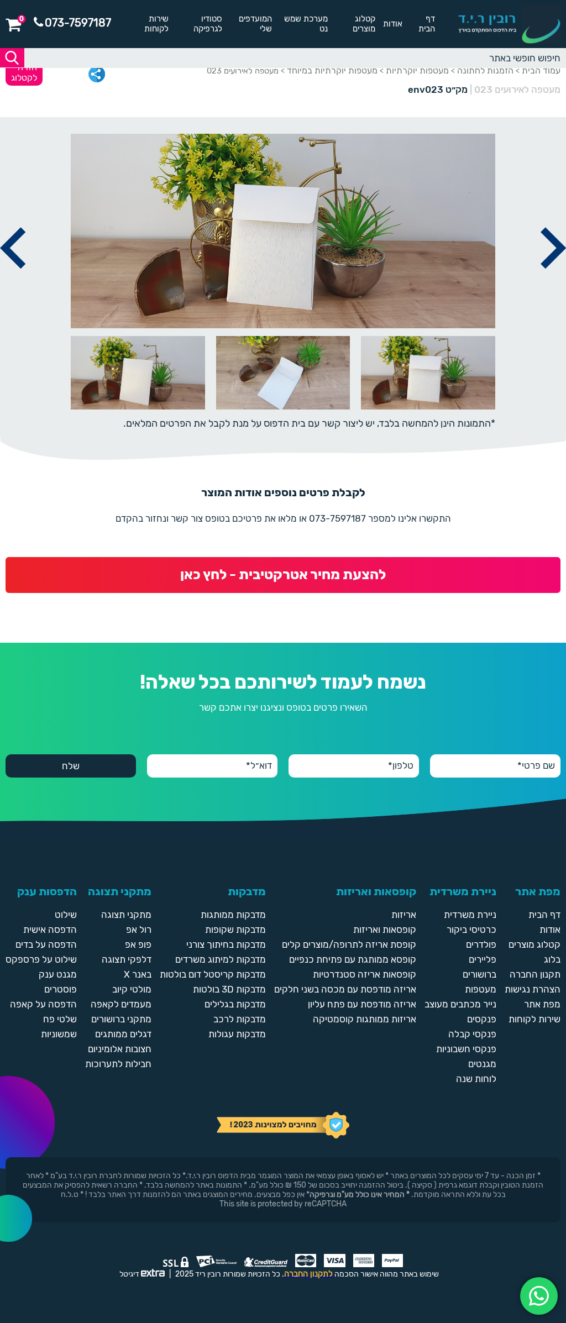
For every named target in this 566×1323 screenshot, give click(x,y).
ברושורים (479, 974)
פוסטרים (60, 989)
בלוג (552, 959)
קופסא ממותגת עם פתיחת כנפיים (352, 959)
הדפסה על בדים (46, 944)
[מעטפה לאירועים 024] (553, 281)
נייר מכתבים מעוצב (460, 1004)
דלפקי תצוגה (126, 959)
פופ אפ (138, 944)
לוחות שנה (476, 1078)
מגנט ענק (58, 974)
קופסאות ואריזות (384, 929)
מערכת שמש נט (306, 24)
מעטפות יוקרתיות (417, 70)
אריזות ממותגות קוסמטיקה (364, 1019)
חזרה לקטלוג (24, 72)
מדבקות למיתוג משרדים (220, 959)
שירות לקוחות (156, 24)
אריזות (403, 914)
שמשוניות (59, 1034)
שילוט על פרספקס (41, 959)
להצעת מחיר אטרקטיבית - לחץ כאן (283, 574)
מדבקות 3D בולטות (229, 989)
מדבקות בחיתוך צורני (226, 944)
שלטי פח (60, 1019)
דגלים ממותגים (123, 1034)
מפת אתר (542, 1004)
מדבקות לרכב (239, 1019)
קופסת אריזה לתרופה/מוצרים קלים (349, 944)
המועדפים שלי (255, 24)
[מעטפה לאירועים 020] (12, 281)
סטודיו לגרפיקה (207, 24)
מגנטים (482, 1063)
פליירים (482, 959)
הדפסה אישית (50, 929)
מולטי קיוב (131, 989)
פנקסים (481, 1019)
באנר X (137, 974)
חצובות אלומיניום (119, 1048)
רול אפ (138, 929)
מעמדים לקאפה (121, 1004)
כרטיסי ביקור (471, 929)
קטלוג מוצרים (364, 24)
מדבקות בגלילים (235, 1004)
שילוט (66, 914)
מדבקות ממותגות (233, 914)
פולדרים (481, 944)
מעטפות (480, 989)
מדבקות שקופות (235, 929)
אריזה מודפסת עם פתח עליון (362, 1004)
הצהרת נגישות (532, 989)
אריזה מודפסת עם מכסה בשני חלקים (345, 989)
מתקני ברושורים (121, 1019)
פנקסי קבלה (472, 1034)
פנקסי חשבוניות (466, 1048)
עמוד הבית (541, 70)
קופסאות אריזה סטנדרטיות (364, 974)
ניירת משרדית (470, 914)
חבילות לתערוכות (118, 1063)
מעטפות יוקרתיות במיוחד (332, 70)
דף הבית (426, 24)
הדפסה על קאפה (43, 1004)
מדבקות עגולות (237, 1034)
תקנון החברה (535, 974)
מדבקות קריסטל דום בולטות (213, 974)
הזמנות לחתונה (485, 70)
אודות (392, 24)
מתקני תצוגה (126, 914)
